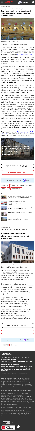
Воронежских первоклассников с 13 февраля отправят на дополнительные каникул (20, 196)
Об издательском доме (10, 357)
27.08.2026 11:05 (5, 228)
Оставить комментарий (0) (17, 172)
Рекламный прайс (8, 366)
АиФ (16, 41)
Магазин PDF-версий (8, 359)
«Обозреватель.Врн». (24, 54)
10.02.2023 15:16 (5, 7)
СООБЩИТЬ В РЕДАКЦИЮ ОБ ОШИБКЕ (14, 373)
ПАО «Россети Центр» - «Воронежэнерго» (14, 264)
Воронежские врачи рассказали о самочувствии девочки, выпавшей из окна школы (19, 203)
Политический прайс (24, 366)
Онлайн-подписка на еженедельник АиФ (16, 362)
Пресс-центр (24, 357)
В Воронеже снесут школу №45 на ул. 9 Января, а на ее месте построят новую (17, 149)
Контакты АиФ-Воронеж (10, 364)
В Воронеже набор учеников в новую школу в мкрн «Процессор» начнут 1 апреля (20, 207)
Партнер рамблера (16, 422)
